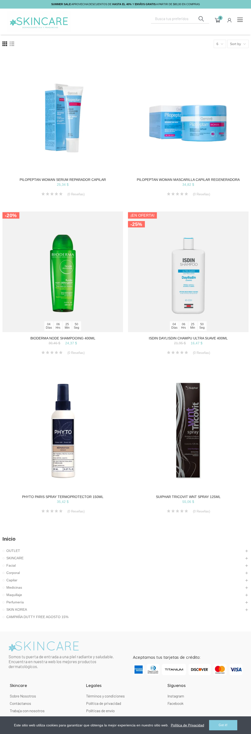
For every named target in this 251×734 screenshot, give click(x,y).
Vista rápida (110, 81)
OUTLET (13, 551)
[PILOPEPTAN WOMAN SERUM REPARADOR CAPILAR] (62, 113)
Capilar (11, 580)
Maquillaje (14, 595)
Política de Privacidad (187, 725)
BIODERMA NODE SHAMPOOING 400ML (62, 338)
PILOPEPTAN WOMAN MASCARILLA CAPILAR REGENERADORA (188, 180)
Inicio (8, 539)
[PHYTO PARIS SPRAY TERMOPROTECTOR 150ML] (62, 430)
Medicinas (14, 587)
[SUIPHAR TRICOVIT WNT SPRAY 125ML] (188, 430)
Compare (110, 61)
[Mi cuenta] (229, 20)
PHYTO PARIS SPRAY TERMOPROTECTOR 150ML (62, 497)
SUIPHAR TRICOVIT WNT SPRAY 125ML (188, 497)
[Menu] (240, 19)
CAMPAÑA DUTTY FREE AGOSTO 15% (37, 617)
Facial (11, 565)
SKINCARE (15, 558)
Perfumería (15, 602)
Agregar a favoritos (110, 71)
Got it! (223, 725)
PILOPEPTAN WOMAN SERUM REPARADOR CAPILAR (63, 180)
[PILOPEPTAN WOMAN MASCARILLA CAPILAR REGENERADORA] (188, 113)
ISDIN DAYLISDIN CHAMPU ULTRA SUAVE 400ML (188, 338)
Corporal (13, 573)
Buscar (201, 19)
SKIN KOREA (16, 609)
